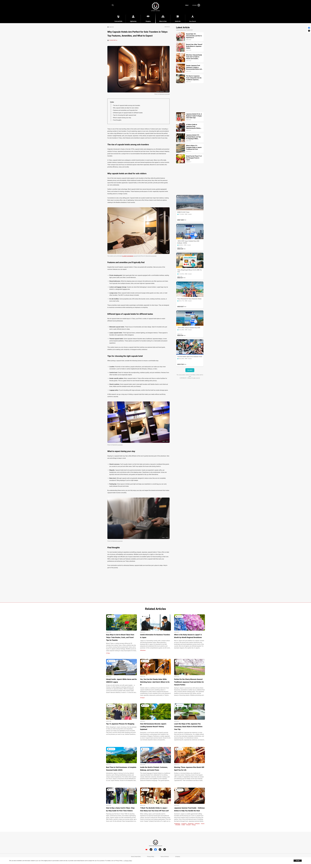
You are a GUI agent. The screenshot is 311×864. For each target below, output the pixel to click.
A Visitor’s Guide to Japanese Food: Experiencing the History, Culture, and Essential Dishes (193, 126)
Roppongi (191, 823)
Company (177, 856)
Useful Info (111, 27)
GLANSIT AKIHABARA (127, 256)
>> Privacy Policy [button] (127, 860)
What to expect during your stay (122, 117)
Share (309, 28)
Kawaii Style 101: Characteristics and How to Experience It (194, 35)
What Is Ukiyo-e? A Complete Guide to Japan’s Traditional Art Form (194, 147)
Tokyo (108, 653)
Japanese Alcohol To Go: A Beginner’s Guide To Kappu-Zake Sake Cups (194, 115)
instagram (160, 849)
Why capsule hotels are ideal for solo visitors (125, 108)
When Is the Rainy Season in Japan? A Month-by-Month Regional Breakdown (188, 636)
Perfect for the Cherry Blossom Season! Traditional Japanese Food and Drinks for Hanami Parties (189, 682)
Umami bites (155, 6)
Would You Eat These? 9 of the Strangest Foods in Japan (194, 157)
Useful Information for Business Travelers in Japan (155, 636)
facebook (155, 849)
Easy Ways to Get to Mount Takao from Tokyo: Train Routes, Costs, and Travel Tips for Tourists (120, 637)
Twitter (164, 849)
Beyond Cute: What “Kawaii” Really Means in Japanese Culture (194, 46)
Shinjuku (198, 823)
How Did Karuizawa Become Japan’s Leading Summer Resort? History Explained (153, 726)
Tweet (309, 31)
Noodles (178, 824)
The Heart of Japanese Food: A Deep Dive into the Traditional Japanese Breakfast (194, 78)
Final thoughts (117, 120)
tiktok (151, 849)
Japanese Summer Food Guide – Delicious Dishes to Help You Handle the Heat (189, 809)
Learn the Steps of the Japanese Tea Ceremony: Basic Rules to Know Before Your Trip (188, 726)
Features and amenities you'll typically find (125, 110)
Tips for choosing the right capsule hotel (124, 115)
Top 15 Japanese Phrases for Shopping (120, 724)
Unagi (194, 824)
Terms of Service (165, 856)
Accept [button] (297, 860)
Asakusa (184, 823)
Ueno (203, 823)
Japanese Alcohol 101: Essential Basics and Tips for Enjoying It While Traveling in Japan (193, 137)
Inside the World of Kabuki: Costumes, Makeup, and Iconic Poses (154, 768)
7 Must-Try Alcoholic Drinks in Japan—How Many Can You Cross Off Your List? (154, 809)
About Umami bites (136, 856)
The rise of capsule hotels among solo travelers (126, 105)
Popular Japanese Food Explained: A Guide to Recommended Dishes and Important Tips (194, 67)
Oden (183, 824)
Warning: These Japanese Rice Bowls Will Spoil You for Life (189, 768)
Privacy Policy (150, 856)
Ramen (189, 824)
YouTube (146, 849)
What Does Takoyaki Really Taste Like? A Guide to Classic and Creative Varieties (194, 57)
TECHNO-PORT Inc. (113, 40)
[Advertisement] (122, 584)
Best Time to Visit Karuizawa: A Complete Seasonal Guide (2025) (121, 768)
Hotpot (143, 697)
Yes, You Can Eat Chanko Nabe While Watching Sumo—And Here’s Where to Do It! (155, 682)
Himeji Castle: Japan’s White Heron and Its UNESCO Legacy (121, 680)
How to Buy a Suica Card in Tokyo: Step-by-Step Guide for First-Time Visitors (120, 809)
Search (113, 5)
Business (143, 650)
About (186, 5)
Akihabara (177, 823)
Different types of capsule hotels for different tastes (128, 112)
